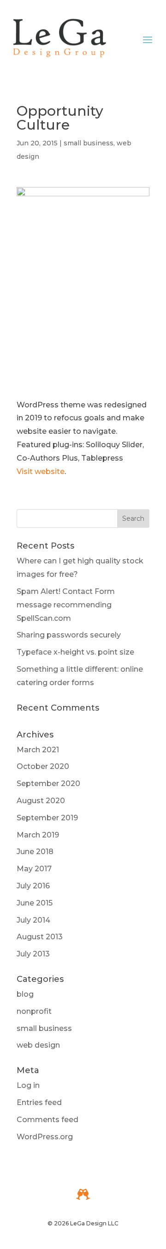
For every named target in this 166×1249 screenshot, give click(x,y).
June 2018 (35, 851)
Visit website (41, 471)
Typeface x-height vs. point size (75, 652)
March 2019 (38, 835)
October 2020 (43, 766)
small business (88, 143)
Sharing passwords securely (69, 635)
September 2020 (48, 783)
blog (25, 994)
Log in (28, 1085)
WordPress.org (45, 1136)
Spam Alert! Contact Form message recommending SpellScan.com (66, 605)
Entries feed (39, 1102)
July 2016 (33, 885)
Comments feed (47, 1119)
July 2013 (33, 953)
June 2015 (35, 903)
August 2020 (41, 800)
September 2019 (47, 817)
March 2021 (38, 749)
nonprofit (34, 1011)
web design (38, 1045)
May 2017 (34, 868)
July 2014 (33, 920)
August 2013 (40, 936)
